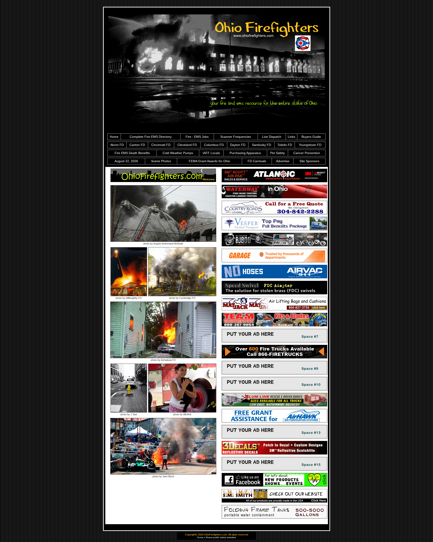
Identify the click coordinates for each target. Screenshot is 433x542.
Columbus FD (214, 145)
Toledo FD (284, 145)
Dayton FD (237, 145)
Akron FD (117, 145)
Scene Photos (161, 161)
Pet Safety (277, 153)
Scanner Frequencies (235, 136)
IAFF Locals (211, 153)
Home (114, 136)
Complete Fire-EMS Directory (151, 136)
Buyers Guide (311, 136)
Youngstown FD (310, 145)
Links (291, 136)
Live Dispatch (271, 136)
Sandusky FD (261, 145)
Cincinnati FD (160, 145)
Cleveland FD (187, 145)
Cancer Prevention (306, 153)
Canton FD (137, 145)
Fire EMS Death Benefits (132, 153)
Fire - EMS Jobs (197, 136)
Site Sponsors (309, 161)
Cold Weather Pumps (178, 153)
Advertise (282, 161)
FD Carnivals (257, 161)
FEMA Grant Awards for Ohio (209, 161)
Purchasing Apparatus (245, 153)
